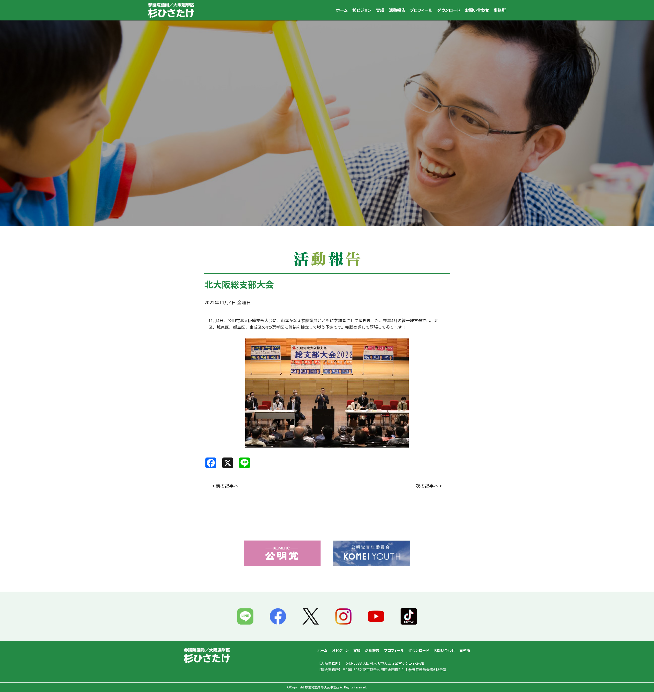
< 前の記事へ (225, 485)
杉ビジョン (361, 10)
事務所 (500, 10)
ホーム (342, 10)
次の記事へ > (429, 485)
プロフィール (421, 10)
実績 (380, 10)
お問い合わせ (477, 10)
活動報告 (397, 10)
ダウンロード (448, 10)
